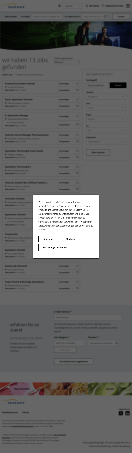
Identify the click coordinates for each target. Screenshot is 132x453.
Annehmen (48, 239)
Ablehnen (70, 239)
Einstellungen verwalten (55, 247)
